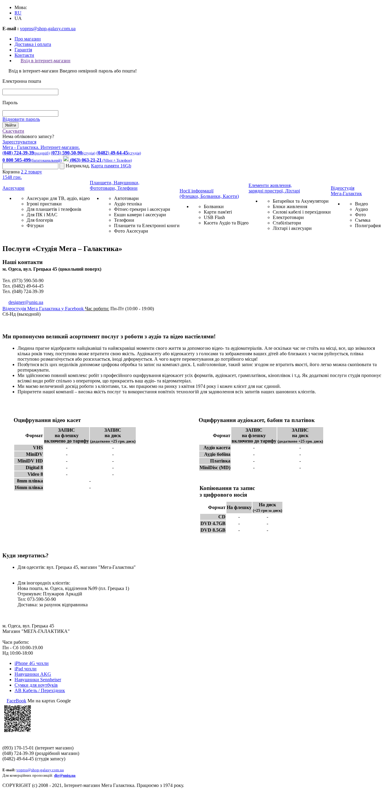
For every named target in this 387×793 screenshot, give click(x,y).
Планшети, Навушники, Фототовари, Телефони (114, 185)
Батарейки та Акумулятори (301, 201)
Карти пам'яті (218, 211)
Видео (361, 203)
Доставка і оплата (33, 44)
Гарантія (23, 49)
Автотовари (126, 198)
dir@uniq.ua (65, 775)
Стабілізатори (287, 222)
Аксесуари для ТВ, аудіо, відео (58, 198)
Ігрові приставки (44, 203)
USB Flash (214, 217)
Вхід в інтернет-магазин (45, 60)
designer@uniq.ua (25, 302)
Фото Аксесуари (131, 231)
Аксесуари (13, 188)
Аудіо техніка (128, 203)
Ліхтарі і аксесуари (292, 228)
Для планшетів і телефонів (54, 209)
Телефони (124, 220)
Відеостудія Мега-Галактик (346, 190)
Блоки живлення (290, 206)
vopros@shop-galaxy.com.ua (48, 28)
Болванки (214, 206)
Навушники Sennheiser (38, 679)
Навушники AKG (33, 674)
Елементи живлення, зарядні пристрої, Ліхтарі (274, 188)
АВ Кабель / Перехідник (40, 690)
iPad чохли (26, 668)
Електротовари (288, 217)
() (26, 152)
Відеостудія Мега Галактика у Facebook (43, 308)
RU (18, 12)
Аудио (361, 209)
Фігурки (35, 225)
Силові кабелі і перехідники (302, 211)
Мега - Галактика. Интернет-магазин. (41, 147)
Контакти (24, 55)
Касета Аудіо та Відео (226, 222)
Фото (360, 214)
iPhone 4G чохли (32, 663)
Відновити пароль (21, 119)
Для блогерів (40, 220)
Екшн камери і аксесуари (140, 214)
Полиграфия (368, 225)
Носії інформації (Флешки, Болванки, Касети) (209, 193)
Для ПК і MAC (42, 214)
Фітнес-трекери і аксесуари (142, 209)
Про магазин (28, 38)
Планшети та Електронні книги (147, 225)
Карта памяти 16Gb (111, 165)
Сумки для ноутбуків (36, 685)
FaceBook (16, 700)
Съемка (362, 220)
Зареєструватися (19, 141)
